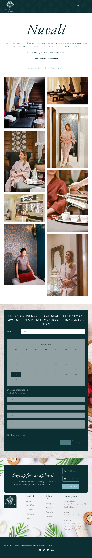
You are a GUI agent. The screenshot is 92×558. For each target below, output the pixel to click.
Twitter (49, 516)
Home (28, 501)
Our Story (30, 514)
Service (9, 332)
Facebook (49, 507)
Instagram (50, 503)
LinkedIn (49, 512)
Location (29, 509)
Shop (28, 518)
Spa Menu (30, 505)
